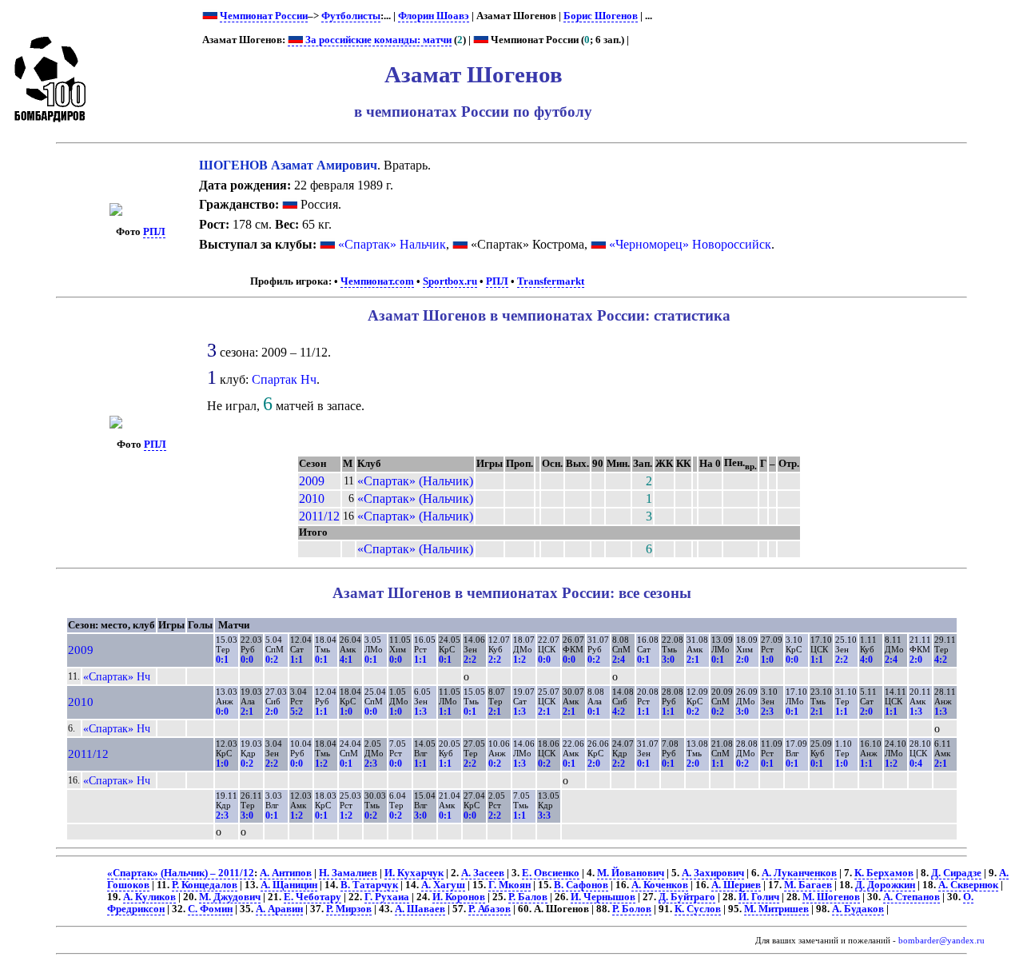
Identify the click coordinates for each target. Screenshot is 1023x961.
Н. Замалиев (348, 873)
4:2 (940, 659)
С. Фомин (210, 909)
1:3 (420, 711)
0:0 (247, 659)
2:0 (742, 659)
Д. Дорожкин (885, 885)
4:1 (346, 659)
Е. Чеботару (312, 897)
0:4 (916, 763)
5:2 (296, 711)
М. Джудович (230, 897)
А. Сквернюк (968, 885)
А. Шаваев (420, 909)
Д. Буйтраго (687, 897)
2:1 (693, 659)
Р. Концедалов (204, 885)
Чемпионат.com (377, 281)
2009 (311, 481)
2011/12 (319, 516)
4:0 (866, 659)
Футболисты (350, 16)
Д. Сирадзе (956, 873)
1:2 (519, 659)
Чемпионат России (264, 16)
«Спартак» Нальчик (392, 244)
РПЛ (154, 231)
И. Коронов (458, 897)
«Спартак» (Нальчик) (415, 481)
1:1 (296, 659)
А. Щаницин (289, 885)
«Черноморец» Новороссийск (690, 244)
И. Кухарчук (414, 873)
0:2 (271, 659)
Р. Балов (527, 897)
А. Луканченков (799, 873)
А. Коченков (659, 885)
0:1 (222, 659)
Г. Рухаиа (386, 897)
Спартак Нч (284, 379)
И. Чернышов (603, 897)
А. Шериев (736, 885)
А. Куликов (149, 897)
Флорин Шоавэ (433, 16)
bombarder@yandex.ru (941, 940)
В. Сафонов (581, 885)
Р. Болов (631, 909)
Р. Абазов (489, 909)
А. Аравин (279, 909)
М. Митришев (776, 909)
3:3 (544, 815)
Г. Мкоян (509, 885)
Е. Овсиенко (550, 873)
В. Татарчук (369, 885)
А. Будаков (858, 909)
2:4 (618, 659)
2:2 (470, 659)
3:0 (668, 659)
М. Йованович (630, 873)
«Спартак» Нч (116, 676)
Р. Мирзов (349, 909)
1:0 (767, 659)
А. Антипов (286, 873)
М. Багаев (808, 885)
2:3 (767, 711)
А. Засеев (482, 873)
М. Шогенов (831, 897)
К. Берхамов (884, 873)
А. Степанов (911, 897)
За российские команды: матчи (377, 40)
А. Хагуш (443, 885)
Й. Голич (758, 897)
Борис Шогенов (600, 16)
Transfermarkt (550, 281)
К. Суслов (698, 909)
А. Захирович (713, 873)
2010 (311, 498)
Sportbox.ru (450, 281)
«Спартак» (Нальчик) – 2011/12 (180, 873)
